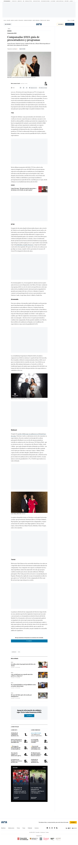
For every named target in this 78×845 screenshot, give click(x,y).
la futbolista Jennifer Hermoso (24, 244)
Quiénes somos (11, 828)
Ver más (44, 767)
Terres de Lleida (43, 20)
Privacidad (37, 832)
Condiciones (42, 832)
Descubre (15, 767)
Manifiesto (3, 828)
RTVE (19, 651)
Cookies (47, 832)
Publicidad (30, 828)
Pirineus (48, 20)
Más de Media (14, 658)
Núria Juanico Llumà (15, 83)
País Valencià (20, 20)
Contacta (37, 828)
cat (71, 20)
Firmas (18, 828)
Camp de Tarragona (35, 20)
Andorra (12, 20)
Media (9, 28)
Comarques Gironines (28, 20)
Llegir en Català (22, 48)
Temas (23, 828)
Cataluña (8, 20)
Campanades (14, 651)
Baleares (16, 20)
